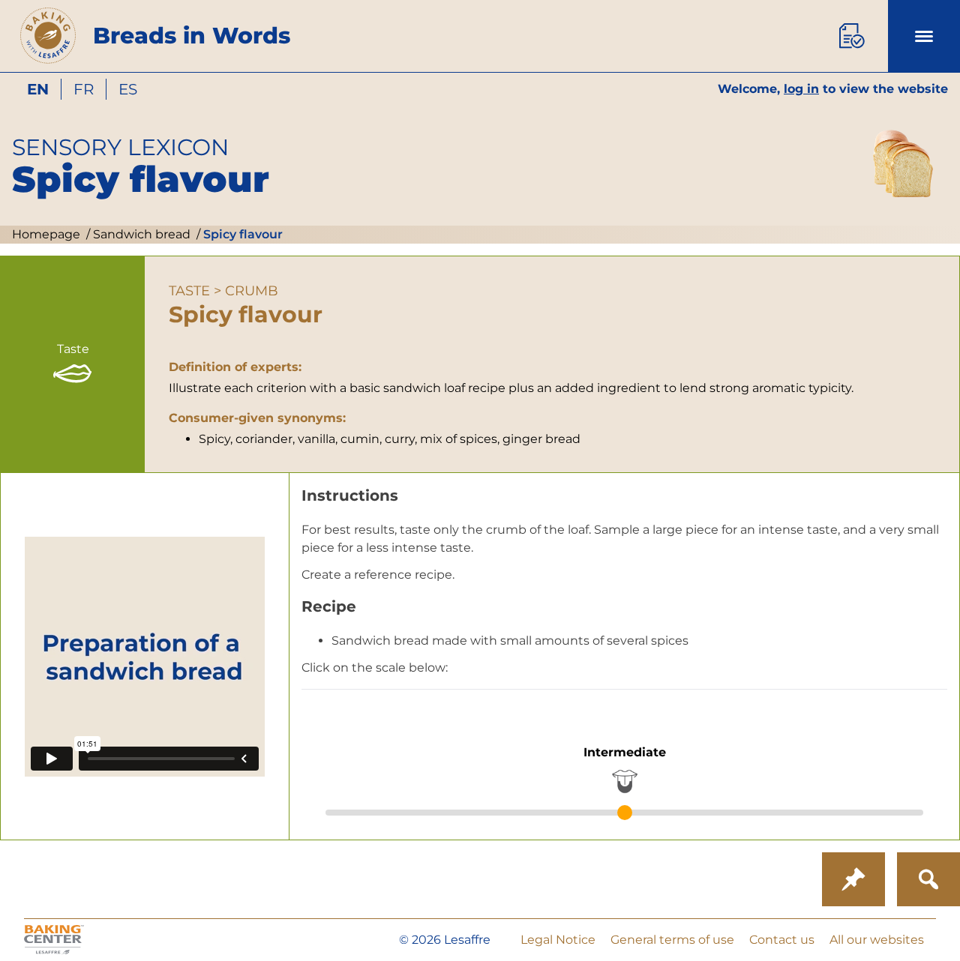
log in (801, 89)
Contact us (781, 940)
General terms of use (672, 940)
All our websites (877, 940)
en (38, 89)
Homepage (46, 234)
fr (84, 89)
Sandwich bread (140, 234)
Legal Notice (558, 940)
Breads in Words (191, 35)
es (127, 89)
